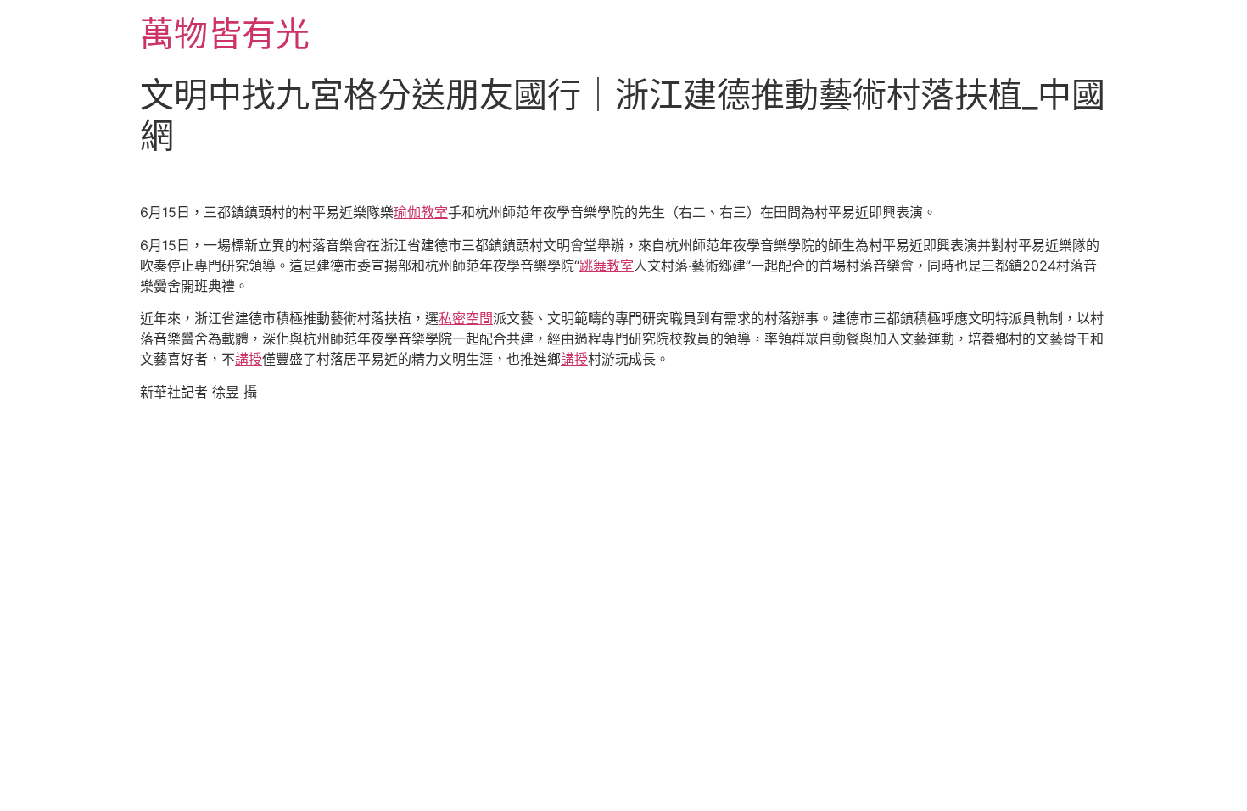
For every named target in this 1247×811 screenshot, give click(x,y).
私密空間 (466, 318)
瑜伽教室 (421, 212)
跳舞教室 (606, 265)
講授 (248, 358)
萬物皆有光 (225, 33)
